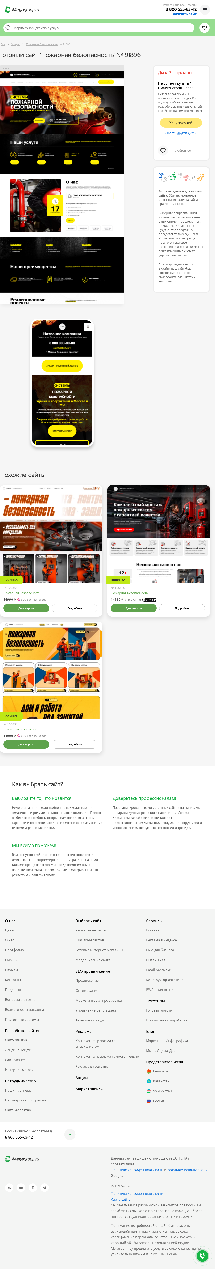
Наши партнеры (18, 1090)
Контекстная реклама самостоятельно (107, 1056)
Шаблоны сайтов (90, 940)
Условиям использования (188, 1169)
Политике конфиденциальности (137, 1169)
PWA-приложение (160, 989)
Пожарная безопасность (22, 593)
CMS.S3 (11, 960)
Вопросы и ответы (20, 999)
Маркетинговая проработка (99, 1000)
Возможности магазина (24, 1009)
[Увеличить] (94, 565)
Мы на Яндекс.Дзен (161, 1050)
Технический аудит (91, 1020)
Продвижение (87, 980)
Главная (152, 930)
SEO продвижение (93, 971)
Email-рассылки (158, 970)
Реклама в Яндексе (161, 940)
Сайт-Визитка (16, 1040)
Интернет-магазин (20, 1069)
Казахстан (161, 1081)
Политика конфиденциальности (137, 1193)
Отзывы (11, 970)
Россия (159, 1101)
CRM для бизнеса (160, 950)
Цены (9, 930)
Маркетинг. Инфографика (167, 1040)
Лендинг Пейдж (18, 1050)
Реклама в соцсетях (92, 1066)
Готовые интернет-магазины (99, 950)
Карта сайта (121, 1199)
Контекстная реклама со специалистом (96, 1043)
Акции (82, 1077)
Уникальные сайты (91, 930)
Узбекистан (162, 1091)
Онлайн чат (155, 960)
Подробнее (74, 608)
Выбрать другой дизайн (181, 133)
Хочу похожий (181, 122)
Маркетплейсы (90, 1088)
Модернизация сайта (93, 960)
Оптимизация (87, 990)
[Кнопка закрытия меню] (211, 3)
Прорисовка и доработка (166, 1020)
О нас (9, 940)
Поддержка (14, 989)
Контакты (13, 979)
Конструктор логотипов (165, 979)
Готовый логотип (160, 1010)
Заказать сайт (184, 14)
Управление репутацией (96, 1010)
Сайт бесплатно (18, 1110)
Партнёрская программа (25, 1100)
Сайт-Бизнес (15, 1060)
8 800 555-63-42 (181, 9)
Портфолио (14, 950)
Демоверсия (26, 608)
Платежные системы (22, 1019)
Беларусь (160, 1071)
